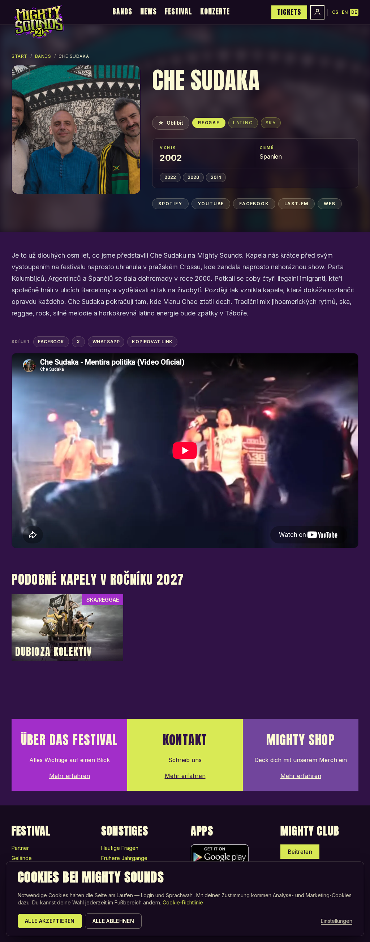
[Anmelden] (317, 12)
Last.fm (296, 203)
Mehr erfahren (69, 775)
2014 (216, 177)
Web (329, 203)
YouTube (211, 203)
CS (335, 12)
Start (19, 56)
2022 (170, 177)
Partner (20, 848)
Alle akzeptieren (50, 921)
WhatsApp (106, 341)
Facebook (254, 203)
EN (345, 12)
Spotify (170, 203)
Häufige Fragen (119, 848)
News (148, 11)
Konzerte (215, 11)
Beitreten (300, 851)
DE (354, 12)
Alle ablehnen (113, 921)
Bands (122, 11)
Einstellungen (336, 921)
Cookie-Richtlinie (183, 902)
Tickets (289, 12)
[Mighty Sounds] (38, 21)
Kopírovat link (152, 341)
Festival (178, 11)
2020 (193, 177)
